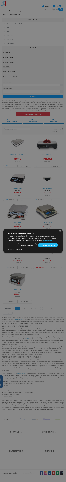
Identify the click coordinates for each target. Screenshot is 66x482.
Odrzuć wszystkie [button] (27, 245)
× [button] (60, 231)
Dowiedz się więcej (48, 240)
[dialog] (33, 241)
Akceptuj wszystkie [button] (48, 245)
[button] (15, 249)
